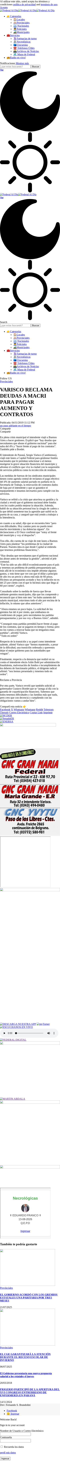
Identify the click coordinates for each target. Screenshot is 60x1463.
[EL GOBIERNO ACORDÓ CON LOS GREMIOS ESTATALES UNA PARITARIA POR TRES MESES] (27, 1285)
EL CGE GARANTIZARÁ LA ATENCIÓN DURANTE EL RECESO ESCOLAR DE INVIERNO (25, 1357)
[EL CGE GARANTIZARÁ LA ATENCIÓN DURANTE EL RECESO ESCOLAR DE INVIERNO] (27, 1344)
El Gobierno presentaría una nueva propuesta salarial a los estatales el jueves (26, 1375)
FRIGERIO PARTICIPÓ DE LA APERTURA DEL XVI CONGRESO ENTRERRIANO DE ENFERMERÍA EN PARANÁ (30, 1392)
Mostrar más (22, 63)
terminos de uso (49, 4)
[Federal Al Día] (27, 10)
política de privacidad (24, 4)
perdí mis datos (8, 1452)
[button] (4, 7)
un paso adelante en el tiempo (15, 425)
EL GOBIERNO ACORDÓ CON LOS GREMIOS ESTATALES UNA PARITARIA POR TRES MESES (29, 1297)
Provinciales (6, 381)
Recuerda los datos (13, 1446)
